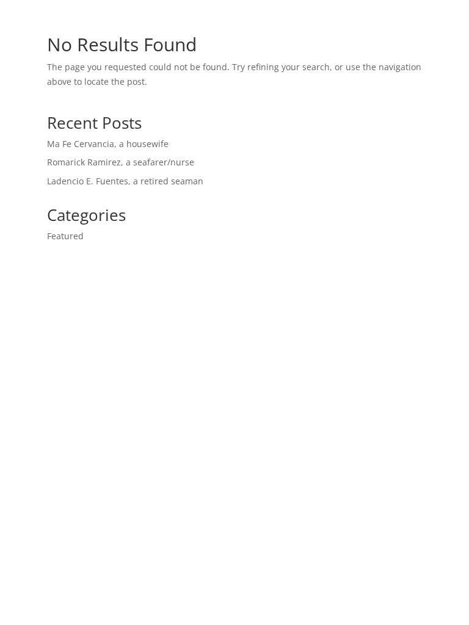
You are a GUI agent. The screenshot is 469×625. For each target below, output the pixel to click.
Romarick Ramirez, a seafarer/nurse (120, 162)
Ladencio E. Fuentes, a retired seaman (125, 181)
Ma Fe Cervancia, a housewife (108, 144)
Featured (65, 236)
